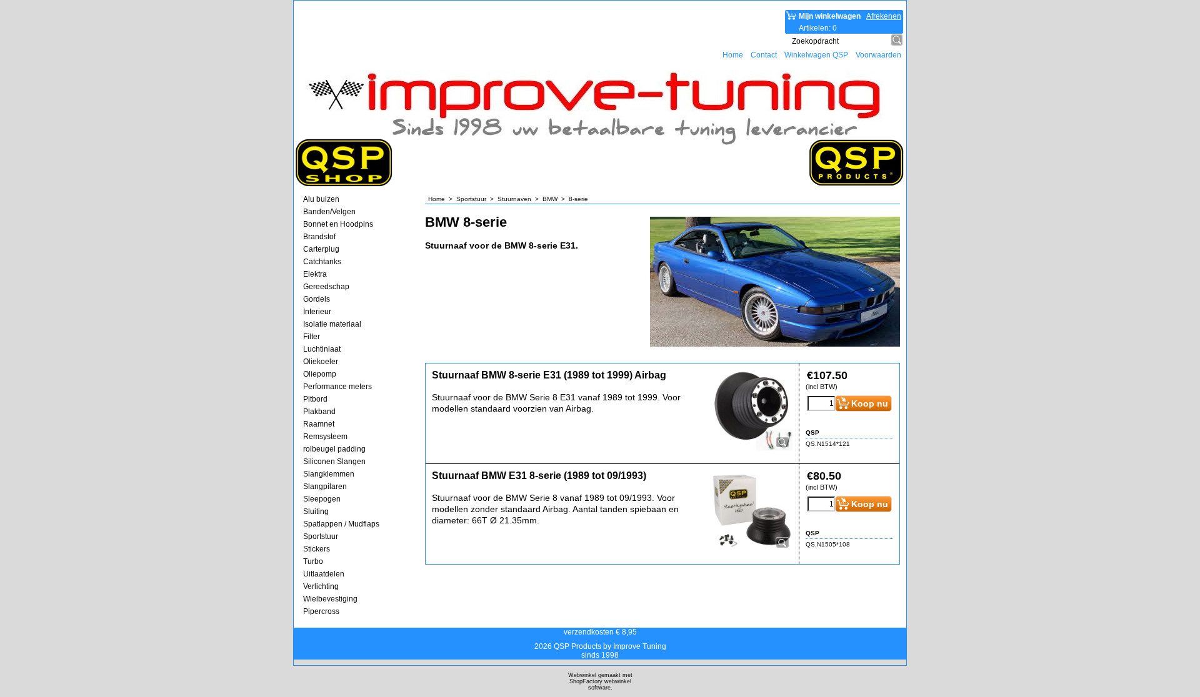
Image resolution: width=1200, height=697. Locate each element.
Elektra (315, 274)
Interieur (317, 311)
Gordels (316, 299)
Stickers (316, 549)
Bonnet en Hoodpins (338, 224)
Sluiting (316, 511)
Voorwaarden (878, 55)
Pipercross (321, 611)
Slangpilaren (325, 486)
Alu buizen (321, 199)
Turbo (313, 561)
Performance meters (337, 386)
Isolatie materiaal (332, 324)
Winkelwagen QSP (816, 55)
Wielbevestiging (330, 599)
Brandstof (319, 236)
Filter (311, 336)
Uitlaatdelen (323, 574)
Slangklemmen (328, 474)
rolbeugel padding (334, 449)
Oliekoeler (320, 361)
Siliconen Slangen (334, 461)
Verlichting (321, 586)
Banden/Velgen (329, 211)
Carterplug (321, 249)
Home (732, 55)
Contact (764, 55)
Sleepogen (322, 499)
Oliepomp (319, 374)
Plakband (319, 411)
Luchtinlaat (322, 349)
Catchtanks (322, 261)
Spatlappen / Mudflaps (341, 524)
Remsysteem (325, 436)
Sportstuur (320, 536)
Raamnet (318, 424)
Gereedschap (326, 286)
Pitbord (315, 399)
